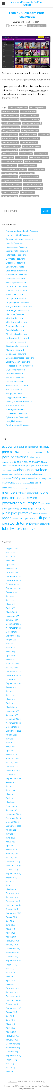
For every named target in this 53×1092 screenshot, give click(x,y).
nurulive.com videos (9, 177)
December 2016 (13, 996)
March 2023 (11, 707)
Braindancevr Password (16, 271)
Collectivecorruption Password (20, 358)
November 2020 (13, 818)
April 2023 (10, 703)
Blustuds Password (14, 374)
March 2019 (11, 889)
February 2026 (12, 572)
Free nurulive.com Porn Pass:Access (26, 14)
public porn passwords (32, 181)
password (29, 498)
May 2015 (10, 1071)
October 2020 (12, 822)
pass (5, 498)
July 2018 (10, 921)
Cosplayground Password (17, 302)
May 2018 (10, 929)
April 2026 (10, 564)
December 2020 (13, 814)
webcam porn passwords (29, 196)
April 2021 (10, 798)
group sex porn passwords (29, 138)
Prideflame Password (15, 326)
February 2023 (12, 711)
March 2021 (11, 802)
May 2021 (10, 794)
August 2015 (11, 1059)
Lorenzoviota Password (17, 251)
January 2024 (12, 667)
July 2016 (10, 1016)
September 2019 (13, 873)
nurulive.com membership (12, 161)
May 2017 (10, 976)
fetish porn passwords (28, 135)
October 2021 (12, 774)
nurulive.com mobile (33, 161)
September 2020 (13, 826)
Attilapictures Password (16, 286)
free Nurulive (44, 135)
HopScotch (12, 1081)
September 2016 (13, 1008)
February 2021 (12, 806)
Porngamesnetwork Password (19, 306)
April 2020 (10, 846)
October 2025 (12, 584)
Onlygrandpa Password (16, 397)
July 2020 (10, 834)
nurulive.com (38, 90)
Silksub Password (14, 389)
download (39, 470)
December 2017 (13, 949)
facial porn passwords (25, 474)
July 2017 (10, 968)
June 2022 (10, 743)
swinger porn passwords (33, 188)
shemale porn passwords (11, 184)
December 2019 (13, 861)
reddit (6, 518)
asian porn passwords (10, 112)
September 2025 (13, 588)
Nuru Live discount (27, 150)
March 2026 (11, 568)
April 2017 (10, 980)
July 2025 (10, 596)
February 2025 (12, 616)
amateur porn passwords (18, 108)
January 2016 (12, 1040)
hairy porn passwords (10, 142)
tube (5, 529)
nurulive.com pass (9, 165)
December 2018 (13, 901)
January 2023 (12, 715)
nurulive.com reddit (9, 173)
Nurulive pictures (41, 154)
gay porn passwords (9, 138)
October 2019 (12, 869)
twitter (15, 529)
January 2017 (12, 992)
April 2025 (10, 608)
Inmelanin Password (15, 294)
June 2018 (10, 925)
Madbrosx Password (15, 314)
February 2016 (12, 1036)
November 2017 (13, 953)
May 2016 (10, 1024)
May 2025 (10, 604)
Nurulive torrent (21, 158)
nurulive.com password (27, 165)
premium (27, 508)
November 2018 (13, 905)
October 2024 (12, 632)
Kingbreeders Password (16, 247)
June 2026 (10, 556)
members (10, 492)
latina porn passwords (29, 142)
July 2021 (10, 786)
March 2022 (11, 754)
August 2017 (11, 964)
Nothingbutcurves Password (19, 401)
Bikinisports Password (16, 298)
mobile (42, 492)
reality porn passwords (40, 513)
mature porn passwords (31, 146)
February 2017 (12, 988)
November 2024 (13, 628)
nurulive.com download (39, 158)
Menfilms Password (15, 350)
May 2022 (10, 747)
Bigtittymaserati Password (18, 362)
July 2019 (10, 881)
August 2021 (11, 782)
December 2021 (13, 766)
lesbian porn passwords (11, 146)
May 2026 (10, 560)
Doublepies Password (16, 354)
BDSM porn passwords (29, 115)
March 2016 (11, 1032)
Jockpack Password (15, 378)
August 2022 (12, 735)
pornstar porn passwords (29, 177)
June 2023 (10, 695)
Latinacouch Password (16, 290)
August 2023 (12, 687)
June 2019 (10, 885)
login (16, 487)
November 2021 (13, 770)
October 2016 (12, 1004)
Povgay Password (14, 393)
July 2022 (10, 739)
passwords (10, 503)
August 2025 (12, 592)
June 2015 (10, 1067)
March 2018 (11, 937)
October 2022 (12, 727)
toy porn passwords (9, 196)
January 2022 (12, 762)
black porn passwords (10, 119)
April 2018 (10, 933)
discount (24, 470)
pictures (26, 503)
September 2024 (13, 636)
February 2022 (12, 758)
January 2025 (12, 620)
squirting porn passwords (11, 188)
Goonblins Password (15, 279)
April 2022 (10, 750)
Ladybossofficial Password (18, 235)
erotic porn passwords (30, 131)
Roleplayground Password (18, 310)
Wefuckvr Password (15, 382)
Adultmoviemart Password (18, 425)
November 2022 (13, 723)
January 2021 (12, 810)
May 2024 (10, 651)
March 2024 (11, 659)
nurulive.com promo (36, 169)
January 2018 (12, 945)
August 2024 (12, 640)
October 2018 (12, 909)
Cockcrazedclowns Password (19, 239)
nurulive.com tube (27, 173)
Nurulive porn (7, 158)
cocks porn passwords (10, 127)
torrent (25, 523)
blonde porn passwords (30, 119)
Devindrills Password (15, 259)
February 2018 (12, 941)
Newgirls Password (14, 421)
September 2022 (13, 731)
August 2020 (12, 830)
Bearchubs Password (15, 330)
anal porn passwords (37, 108)
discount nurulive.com (30, 127)
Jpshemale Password (15, 405)
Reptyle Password (14, 243)
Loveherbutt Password (16, 413)
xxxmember (18, 26)
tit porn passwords (27, 192)
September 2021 (13, 778)
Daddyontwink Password (17, 338)
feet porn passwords (9, 135)
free (15, 478)
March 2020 (11, 850)
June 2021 (10, 790)
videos (26, 529)
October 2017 (12, 956)
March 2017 (11, 984)
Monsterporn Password (16, 282)
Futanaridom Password (16, 275)
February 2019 (12, 893)
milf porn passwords (9, 150)
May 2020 (10, 842)
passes (15, 498)
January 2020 (12, 857)
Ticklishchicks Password (17, 346)
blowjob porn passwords (11, 123)
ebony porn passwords (10, 131)
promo (40, 508)
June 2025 (10, 600)
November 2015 (13, 1048)
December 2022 (13, 719)
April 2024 (10, 655)
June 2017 (10, 972)
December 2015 (13, 1044)
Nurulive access (26, 154)
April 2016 (10, 1028)
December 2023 (13, 671)
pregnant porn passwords (11, 181)
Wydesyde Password (15, 370)
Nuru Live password (9, 154)
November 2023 (13, 675)
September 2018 (13, 913)
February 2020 (12, 853)
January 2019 (12, 897)
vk (33, 529)
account (8, 446)
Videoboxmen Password (17, 322)
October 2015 (12, 1052)
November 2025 (13, 580)
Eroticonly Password (15, 263)
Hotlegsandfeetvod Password (19, 366)
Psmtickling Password (16, 342)
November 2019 (13, 865)
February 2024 (12, 663)
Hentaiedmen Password (17, 385)
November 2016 (13, 1000)
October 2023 (12, 679)
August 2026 (12, 548)
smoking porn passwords (33, 184)
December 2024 (13, 624)
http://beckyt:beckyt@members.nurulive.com (26, 79)
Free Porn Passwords (36, 26)
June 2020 (10, 838)
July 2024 (10, 644)
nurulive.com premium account (14, 169)
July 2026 (10, 552)
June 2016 (10, 1020)
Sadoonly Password (15, 267)
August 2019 (11, 877)
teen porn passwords (10, 192)
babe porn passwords (10, 115)
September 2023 (13, 683)
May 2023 (10, 699)
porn (37, 503)
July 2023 (10, 691)
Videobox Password (15, 318)
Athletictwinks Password (17, 334)
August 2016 (11, 1012)
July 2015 (10, 1063)
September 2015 (13, 1055)
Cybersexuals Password (17, 417)
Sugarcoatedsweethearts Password (22, 231)
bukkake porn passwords (32, 123)
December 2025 (13, 576)
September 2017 (13, 960)
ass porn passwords (28, 112)
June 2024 (10, 648)
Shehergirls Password (15, 409)
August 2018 (11, 917)
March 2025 (11, 612)
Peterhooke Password (16, 255)
